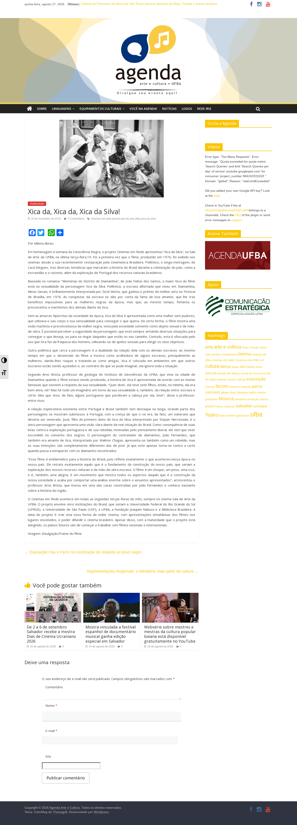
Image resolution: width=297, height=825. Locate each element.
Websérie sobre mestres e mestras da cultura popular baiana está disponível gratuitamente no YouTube (170, 634)
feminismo (234, 386)
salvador (244, 405)
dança (225, 366)
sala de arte (127, 218)
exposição (256, 379)
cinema (244, 354)
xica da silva (148, 218)
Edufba (250, 367)
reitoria (219, 406)
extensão (210, 386)
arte (209, 346)
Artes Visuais (250, 347)
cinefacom (229, 354)
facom (222, 385)
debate (235, 367)
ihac (233, 392)
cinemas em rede (101, 218)
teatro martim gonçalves (234, 415)
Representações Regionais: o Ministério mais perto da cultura (143, 571)
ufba (137, 218)
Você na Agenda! (143, 109)
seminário (260, 406)
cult (262, 360)
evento (221, 379)
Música (226, 398)
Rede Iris (204, 109)
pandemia (241, 399)
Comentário (54, 687)
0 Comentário (75, 218)
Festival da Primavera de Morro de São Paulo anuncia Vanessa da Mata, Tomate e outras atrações (149, 4)
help (217, 195)
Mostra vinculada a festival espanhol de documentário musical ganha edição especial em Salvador (110, 634)
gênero (225, 392)
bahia (263, 347)
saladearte (229, 406)
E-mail (51, 730)
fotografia (246, 386)
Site (48, 756)
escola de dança (228, 373)
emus (259, 366)
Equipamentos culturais (100, 109)
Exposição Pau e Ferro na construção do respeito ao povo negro (83, 552)
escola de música (251, 373)
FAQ (238, 215)
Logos (187, 109)
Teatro (211, 415)
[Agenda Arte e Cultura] (148, 60)
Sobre (42, 109)
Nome (51, 705)
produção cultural (257, 399)
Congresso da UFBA (247, 360)
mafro (253, 392)
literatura (242, 392)
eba (242, 366)
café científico (213, 354)
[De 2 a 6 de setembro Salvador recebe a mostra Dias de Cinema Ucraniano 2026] (53, 595)
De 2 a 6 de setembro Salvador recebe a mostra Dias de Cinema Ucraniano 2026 (51, 634)
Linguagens (61, 109)
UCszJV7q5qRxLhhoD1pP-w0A (226, 210)
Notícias (169, 109)
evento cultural (236, 379)
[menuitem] (4, 361)
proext (116, 218)
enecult (210, 373)
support (236, 220)
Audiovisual (37, 203)
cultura (212, 366)
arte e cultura (227, 347)
